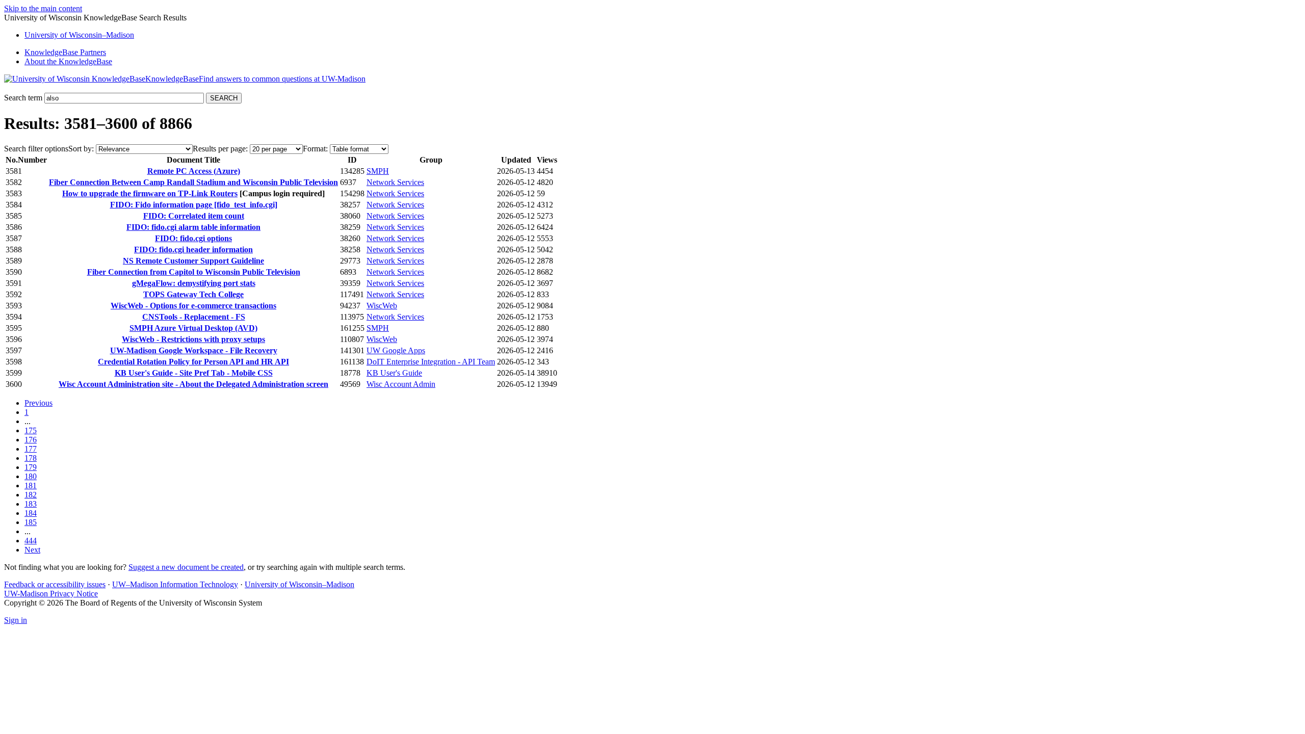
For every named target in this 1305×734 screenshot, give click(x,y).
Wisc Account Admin (401, 384)
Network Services (395, 182)
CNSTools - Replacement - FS (193, 316)
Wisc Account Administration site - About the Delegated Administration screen (193, 384)
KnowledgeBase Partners (65, 52)
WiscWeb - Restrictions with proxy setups (193, 339)
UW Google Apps (396, 350)
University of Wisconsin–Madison (299, 584)
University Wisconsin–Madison (79, 35)
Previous (38, 403)
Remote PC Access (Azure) (193, 171)
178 (30, 458)
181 (30, 485)
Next (32, 549)
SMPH (378, 171)
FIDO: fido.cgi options (193, 238)
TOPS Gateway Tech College (193, 294)
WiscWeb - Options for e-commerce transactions (193, 305)
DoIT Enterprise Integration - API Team (431, 361)
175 (30, 430)
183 (30, 504)
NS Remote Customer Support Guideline (193, 260)
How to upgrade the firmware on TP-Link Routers (150, 193)
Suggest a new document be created (186, 567)
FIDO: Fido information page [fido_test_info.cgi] (193, 204)
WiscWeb (382, 305)
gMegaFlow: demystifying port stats (193, 283)
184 (30, 513)
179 (30, 467)
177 (30, 448)
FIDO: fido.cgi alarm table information (193, 227)
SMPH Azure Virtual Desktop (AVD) (193, 328)
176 (30, 439)
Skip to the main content (43, 8)
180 (30, 476)
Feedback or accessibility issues (55, 584)
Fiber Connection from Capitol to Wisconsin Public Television (193, 272)
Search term (23, 97)
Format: (315, 148)
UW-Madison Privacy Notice (51, 593)
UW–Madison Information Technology (175, 584)
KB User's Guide (394, 373)
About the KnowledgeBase (68, 61)
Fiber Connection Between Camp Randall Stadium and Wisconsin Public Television (193, 182)
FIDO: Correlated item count (193, 216)
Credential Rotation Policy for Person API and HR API (193, 361)
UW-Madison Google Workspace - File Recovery (193, 350)
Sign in (15, 620)
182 (30, 494)
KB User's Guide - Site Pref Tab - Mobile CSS (194, 373)
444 (30, 540)
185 (30, 522)
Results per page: (220, 148)
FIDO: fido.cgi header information (193, 249)
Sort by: (81, 148)
